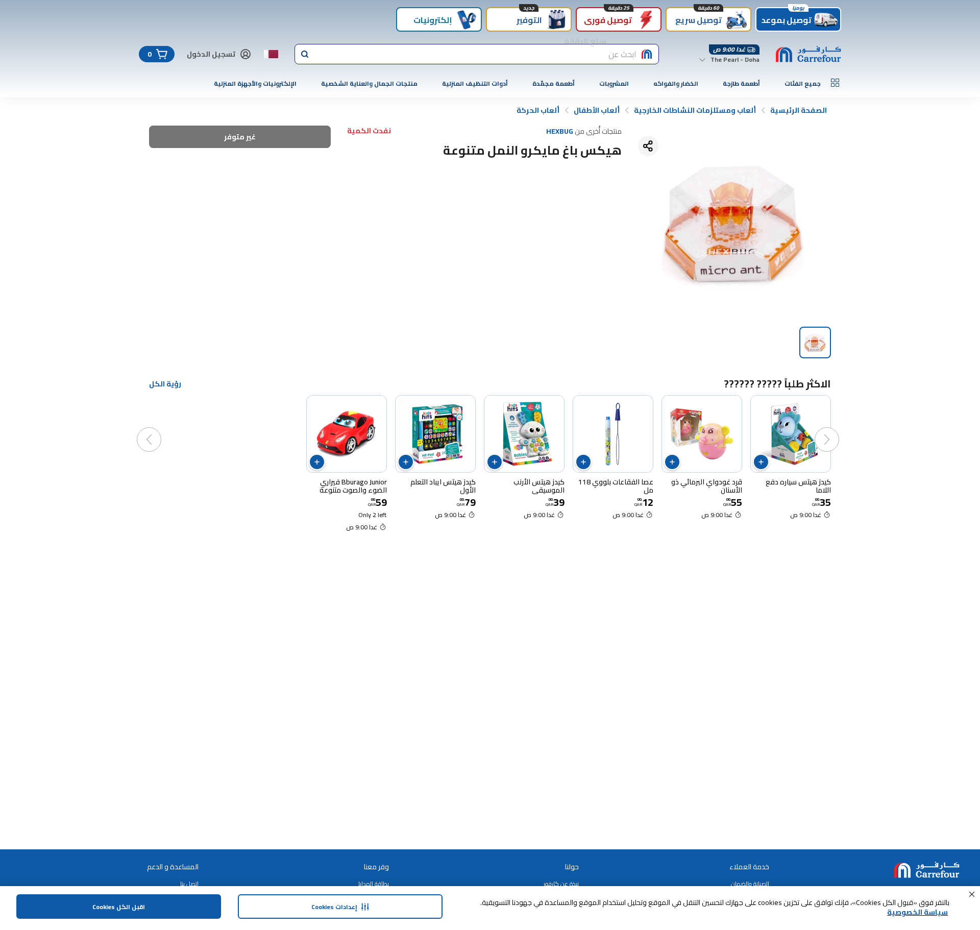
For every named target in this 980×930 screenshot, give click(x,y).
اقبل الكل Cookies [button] (118, 907)
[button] (972, 894)
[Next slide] (159, 429)
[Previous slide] (837, 429)
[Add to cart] (761, 462)
